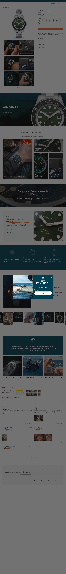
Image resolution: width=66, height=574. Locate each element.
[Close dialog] (52, 276)
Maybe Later (43, 296)
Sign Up (43, 293)
